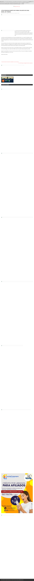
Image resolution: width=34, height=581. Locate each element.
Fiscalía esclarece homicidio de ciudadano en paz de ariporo (10, 61)
